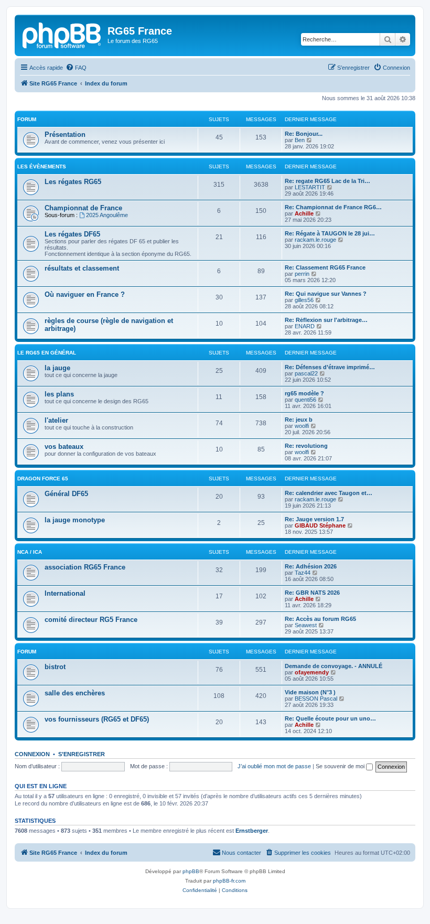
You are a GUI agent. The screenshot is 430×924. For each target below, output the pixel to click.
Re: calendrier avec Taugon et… (328, 493)
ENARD (305, 326)
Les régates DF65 (72, 234)
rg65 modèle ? (304, 393)
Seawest (306, 625)
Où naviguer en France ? (85, 294)
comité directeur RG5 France (91, 620)
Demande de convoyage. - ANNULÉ (333, 666)
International (65, 593)
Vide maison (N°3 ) (310, 692)
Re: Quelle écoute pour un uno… (330, 718)
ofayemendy (312, 672)
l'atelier (56, 420)
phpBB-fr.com (229, 881)
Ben (300, 140)
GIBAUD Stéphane (320, 525)
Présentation (65, 134)
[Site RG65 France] (62, 34)
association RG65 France (85, 567)
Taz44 (302, 573)
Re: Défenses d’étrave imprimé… (330, 367)
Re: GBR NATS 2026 (312, 592)
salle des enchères (75, 693)
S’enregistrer (81, 754)
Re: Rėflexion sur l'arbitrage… (326, 320)
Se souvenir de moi (341, 766)
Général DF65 (66, 494)
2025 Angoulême (107, 215)
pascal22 (306, 373)
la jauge (57, 368)
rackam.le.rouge (315, 240)
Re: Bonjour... (303, 134)
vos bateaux (64, 446)
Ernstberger (251, 831)
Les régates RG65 (73, 182)
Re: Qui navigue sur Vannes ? (326, 294)
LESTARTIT (310, 187)
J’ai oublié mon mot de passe (274, 766)
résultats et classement (82, 268)
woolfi (302, 426)
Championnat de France (83, 208)
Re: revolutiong (306, 446)
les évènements (41, 166)
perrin (302, 274)
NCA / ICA (29, 552)
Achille (304, 213)
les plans (59, 394)
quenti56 (305, 399)
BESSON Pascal (316, 698)
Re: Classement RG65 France (325, 267)
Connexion (32, 754)
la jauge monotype (75, 520)
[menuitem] (76, 67)
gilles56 (304, 300)
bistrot (55, 667)
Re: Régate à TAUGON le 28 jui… (330, 233)
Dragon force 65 (42, 478)
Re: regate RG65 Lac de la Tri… (327, 181)
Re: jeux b (299, 419)
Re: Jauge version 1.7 (314, 519)
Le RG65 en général (46, 353)
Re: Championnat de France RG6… (333, 207)
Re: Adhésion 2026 (311, 566)
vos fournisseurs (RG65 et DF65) (97, 719)
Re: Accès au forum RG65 (320, 619)
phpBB (190, 871)
